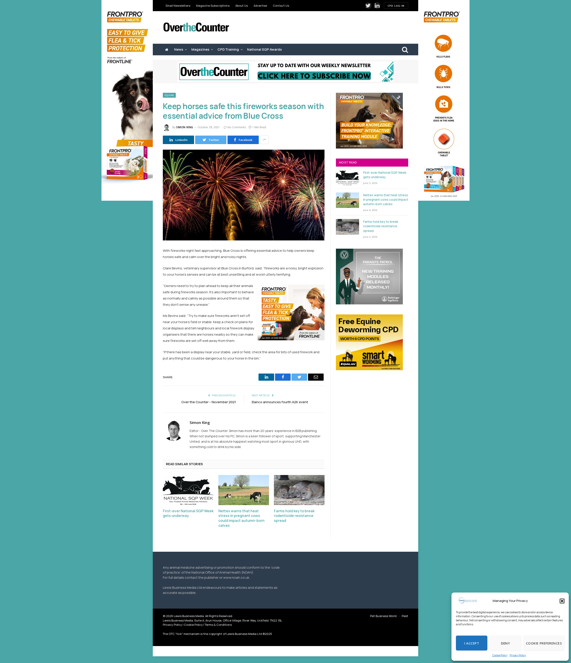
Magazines (200, 49)
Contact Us (281, 6)
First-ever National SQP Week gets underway (188, 513)
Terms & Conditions (218, 625)
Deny (505, 643)
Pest (405, 616)
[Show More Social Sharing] (264, 140)
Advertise (260, 6)
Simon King (184, 127)
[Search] (404, 50)
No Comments (237, 127)
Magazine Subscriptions (213, 6)
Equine (169, 95)
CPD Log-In (396, 5)
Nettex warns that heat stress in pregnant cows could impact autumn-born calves (241, 518)
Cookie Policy (499, 655)
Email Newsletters (178, 6)
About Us (241, 6)
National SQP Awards (264, 49)
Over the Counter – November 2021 (208, 402)
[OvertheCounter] (196, 27)
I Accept (471, 643)
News (178, 49)
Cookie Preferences (544, 643)
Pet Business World (383, 616)
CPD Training (228, 49)
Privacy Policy (518, 655)
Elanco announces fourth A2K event (280, 402)
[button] (562, 601)
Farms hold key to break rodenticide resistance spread (294, 516)
